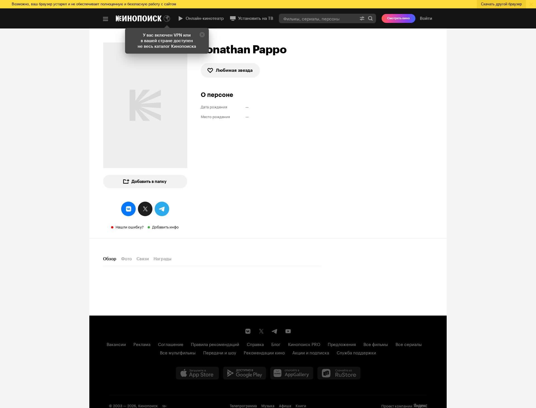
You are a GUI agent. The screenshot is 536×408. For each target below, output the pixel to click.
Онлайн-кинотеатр (205, 18)
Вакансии (116, 343)
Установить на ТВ (255, 18)
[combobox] (317, 18)
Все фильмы (375, 343)
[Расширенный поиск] (362, 18)
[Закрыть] (202, 34)
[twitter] (145, 209)
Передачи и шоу (219, 352)
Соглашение (170, 343)
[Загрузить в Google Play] (244, 373)
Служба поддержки (356, 352)
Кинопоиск (148, 405)
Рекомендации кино (264, 352)
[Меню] (105, 19)
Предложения (342, 343)
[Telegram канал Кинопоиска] (274, 331)
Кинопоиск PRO (304, 343)
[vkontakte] (128, 209)
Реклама (141, 343)
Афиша (285, 405)
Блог (276, 343)
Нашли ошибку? (130, 226)
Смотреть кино (398, 18)
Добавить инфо (165, 226)
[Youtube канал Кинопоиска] (288, 331)
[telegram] (162, 209)
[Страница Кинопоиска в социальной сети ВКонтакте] (248, 331)
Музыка (267, 405)
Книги (301, 405)
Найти (370, 18)
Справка (255, 343)
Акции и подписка (310, 352)
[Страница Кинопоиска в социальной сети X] (261, 331)
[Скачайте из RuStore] (338, 373)
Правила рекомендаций (215, 343)
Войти (426, 18)
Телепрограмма (243, 405)
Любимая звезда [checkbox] (234, 70)
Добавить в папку (149, 181)
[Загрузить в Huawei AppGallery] (291, 373)
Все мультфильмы (178, 352)
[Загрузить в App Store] (197, 373)
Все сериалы (409, 343)
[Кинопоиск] (139, 18)
